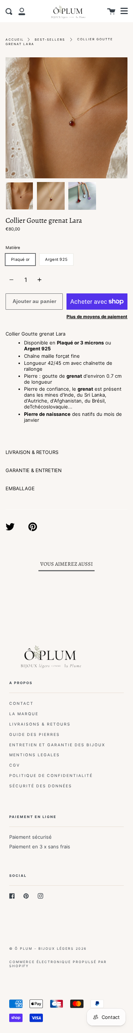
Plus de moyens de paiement (96, 316)
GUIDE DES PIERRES (34, 734)
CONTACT (21, 703)
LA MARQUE (23, 713)
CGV (14, 765)
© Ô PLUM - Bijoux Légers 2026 (48, 948)
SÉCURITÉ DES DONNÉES (40, 786)
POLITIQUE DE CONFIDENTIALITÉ (51, 775)
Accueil (15, 39)
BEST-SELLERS (50, 39)
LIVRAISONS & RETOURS (40, 724)
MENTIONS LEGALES (34, 755)
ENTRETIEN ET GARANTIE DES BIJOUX (57, 745)
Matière (13, 247)
